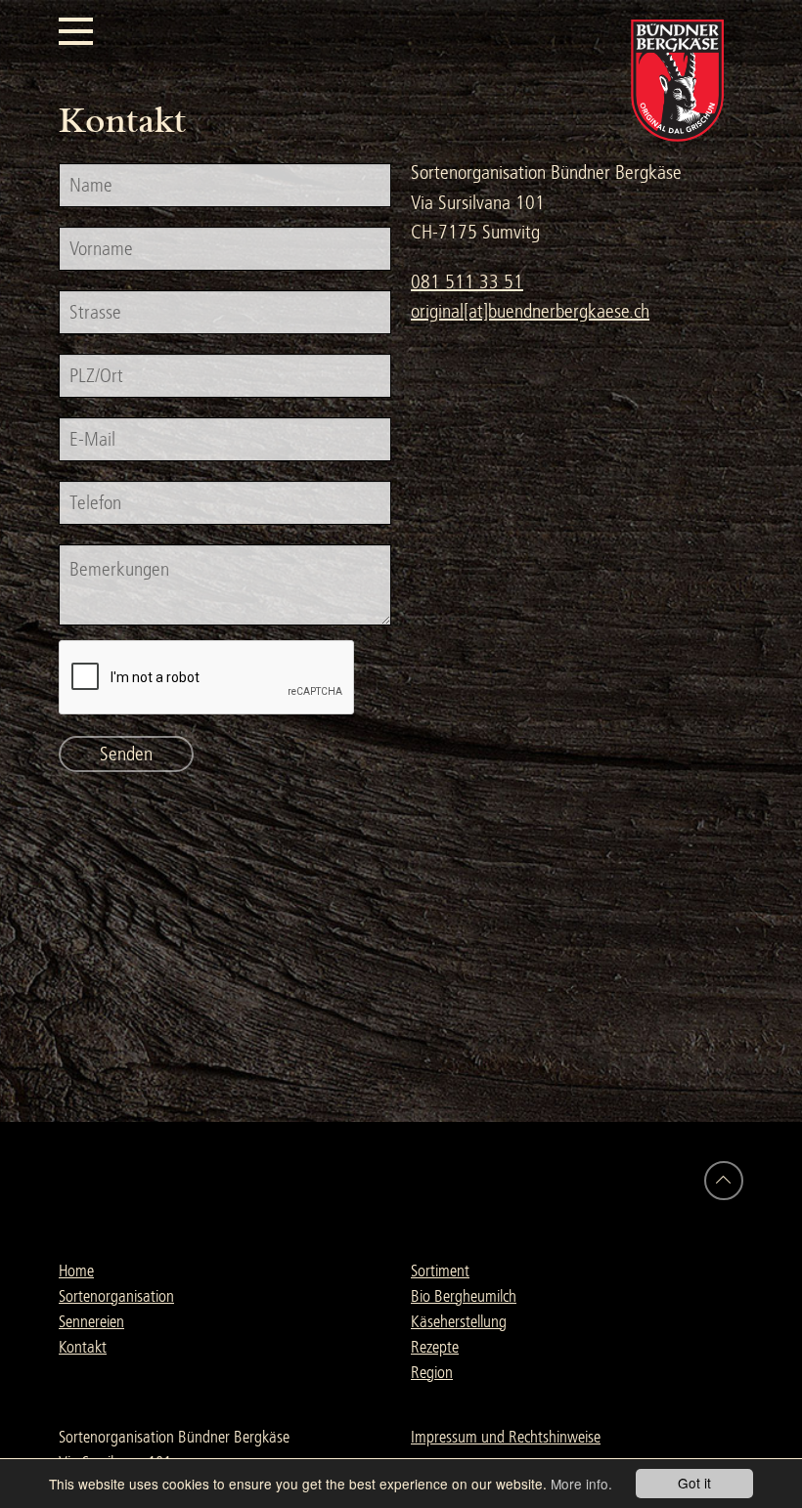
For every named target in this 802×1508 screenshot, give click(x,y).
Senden (126, 754)
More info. (581, 1483)
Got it (694, 1482)
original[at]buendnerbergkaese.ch (530, 311)
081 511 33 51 (467, 282)
